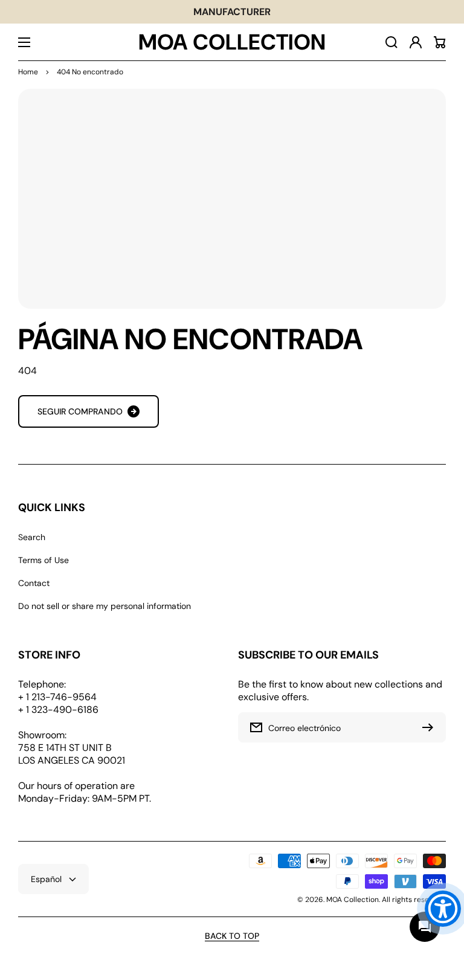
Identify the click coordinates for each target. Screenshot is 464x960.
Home (28, 72)
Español (46, 879)
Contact (34, 583)
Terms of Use (43, 560)
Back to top (232, 935)
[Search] (391, 42)
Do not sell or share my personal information (104, 606)
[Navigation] (24, 42)
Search (31, 537)
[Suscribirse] (431, 727)
